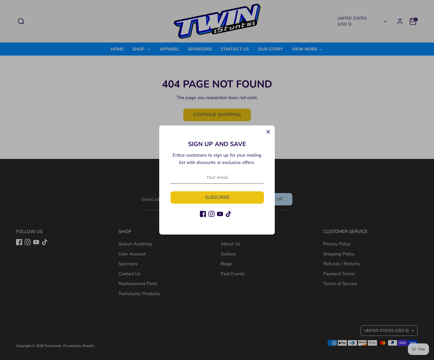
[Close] (268, 132)
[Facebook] (203, 214)
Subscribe (217, 197)
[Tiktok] (229, 214)
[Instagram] (211, 214)
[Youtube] (220, 214)
